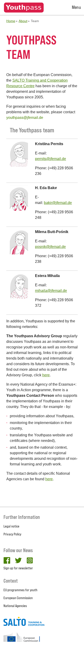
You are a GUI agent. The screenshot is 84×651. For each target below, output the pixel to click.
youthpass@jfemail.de (24, 118)
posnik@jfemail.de (50, 247)
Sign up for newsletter (18, 568)
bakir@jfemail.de (58, 203)
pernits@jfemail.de (50, 159)
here (46, 375)
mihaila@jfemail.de (51, 291)
